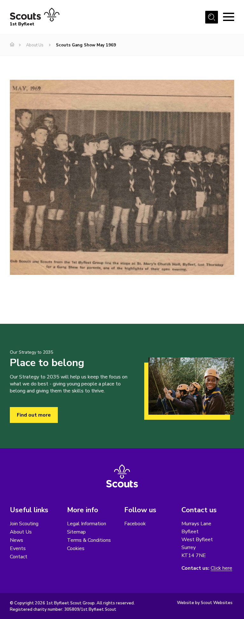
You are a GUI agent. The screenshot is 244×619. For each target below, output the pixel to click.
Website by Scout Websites (205, 603)
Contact (18, 556)
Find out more (34, 415)
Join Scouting (24, 523)
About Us (35, 45)
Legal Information (86, 523)
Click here (221, 568)
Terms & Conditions (89, 540)
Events (18, 548)
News (16, 540)
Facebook (135, 523)
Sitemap (76, 531)
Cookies (76, 548)
